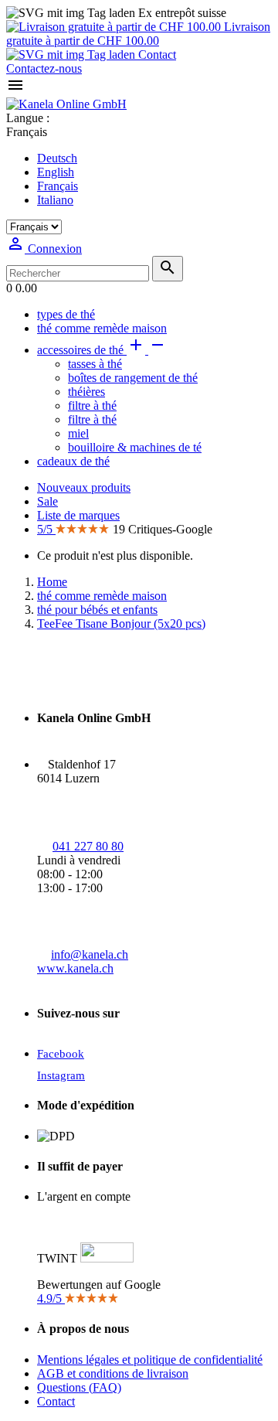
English (55, 172)
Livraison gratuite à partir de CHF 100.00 (138, 33)
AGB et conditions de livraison (112, 1373)
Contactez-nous (44, 68)
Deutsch (57, 158)
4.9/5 (51, 1298)
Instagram (61, 1075)
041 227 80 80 (88, 846)
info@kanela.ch (89, 954)
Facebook (60, 1054)
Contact (155, 54)
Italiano (55, 199)
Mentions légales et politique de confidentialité (150, 1359)
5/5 (46, 529)
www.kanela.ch (75, 968)
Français (57, 186)
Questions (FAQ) (79, 1387)
